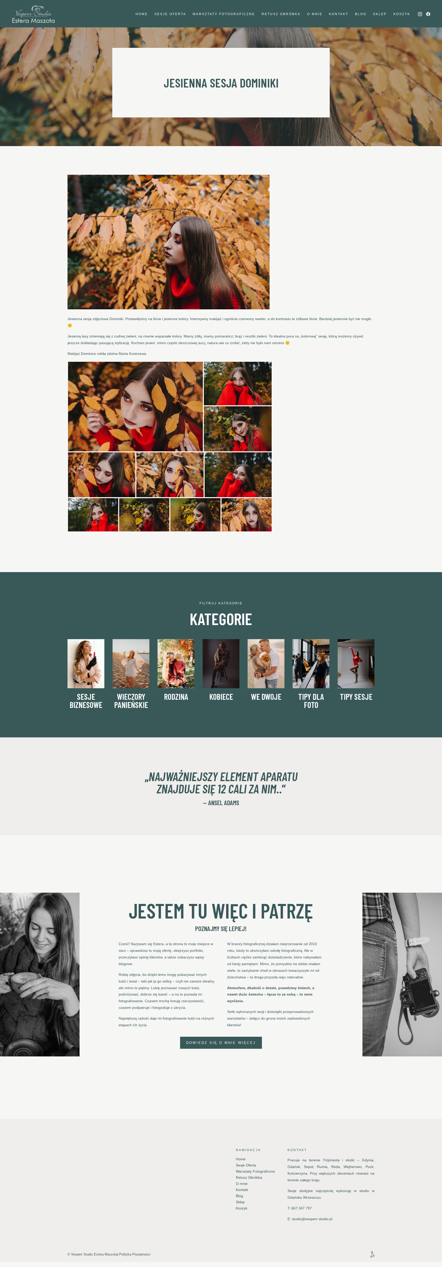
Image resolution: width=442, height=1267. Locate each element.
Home (142, 14)
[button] (135, 406)
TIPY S (349, 696)
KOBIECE (221, 696)
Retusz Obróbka (281, 14)
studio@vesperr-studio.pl (312, 1219)
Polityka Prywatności (134, 1254)
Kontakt (338, 14)
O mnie (315, 14)
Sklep (380, 14)
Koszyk (401, 14)
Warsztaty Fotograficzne (224, 14)
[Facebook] (428, 14)
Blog (361, 14)
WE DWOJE (266, 696)
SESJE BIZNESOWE (86, 700)
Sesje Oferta (170, 14)
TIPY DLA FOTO (311, 700)
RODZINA (176, 696)
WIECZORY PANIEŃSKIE (131, 700)
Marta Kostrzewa (132, 354)
